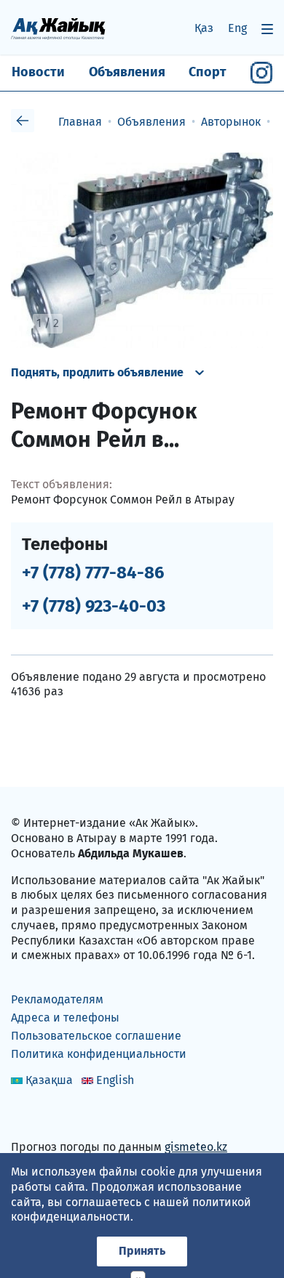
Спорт (207, 72)
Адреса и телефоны (65, 1017)
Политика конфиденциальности (98, 1054)
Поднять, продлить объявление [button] (97, 372)
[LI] (43, 1116)
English (115, 1080)
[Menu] (267, 28)
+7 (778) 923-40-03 (93, 606)
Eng (237, 28)
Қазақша (49, 1080)
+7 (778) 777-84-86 (93, 572)
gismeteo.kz (196, 1147)
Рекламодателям (57, 999)
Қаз (203, 28)
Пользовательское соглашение (96, 1036)
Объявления (127, 72)
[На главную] (58, 28)
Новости (38, 72)
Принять (142, 1251)
